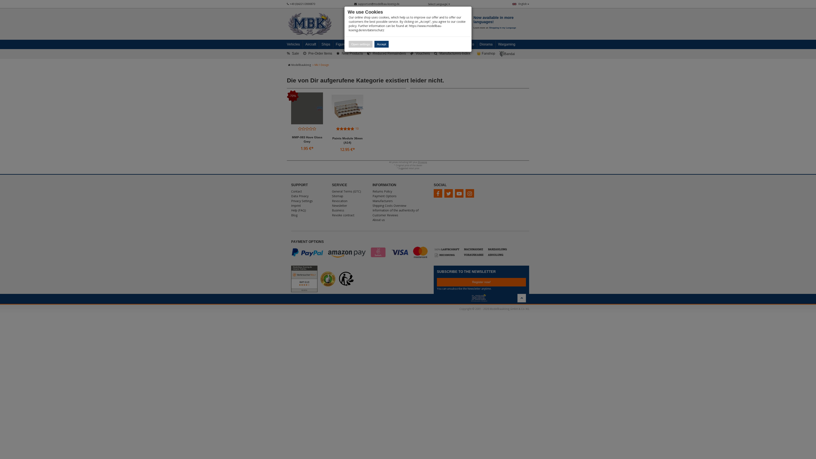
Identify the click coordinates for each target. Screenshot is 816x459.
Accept (381, 44)
